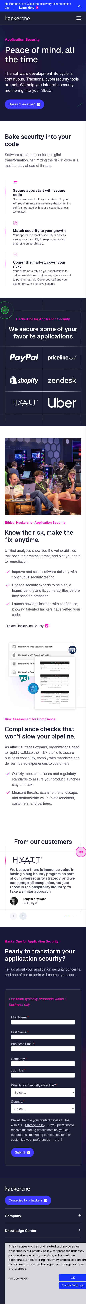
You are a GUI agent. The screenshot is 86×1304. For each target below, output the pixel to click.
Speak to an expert (22, 104)
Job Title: (18, 1070)
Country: (17, 1101)
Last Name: (19, 1032)
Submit (20, 1152)
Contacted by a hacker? (25, 1200)
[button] (66, 916)
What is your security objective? (34, 1085)
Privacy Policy (35, 1125)
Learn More (26, 7)
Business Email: (23, 1043)
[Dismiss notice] (79, 6)
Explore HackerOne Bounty (24, 626)
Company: (19, 1058)
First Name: (20, 1017)
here (56, 1139)
